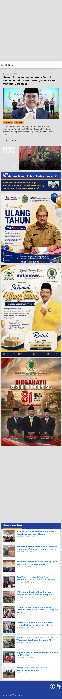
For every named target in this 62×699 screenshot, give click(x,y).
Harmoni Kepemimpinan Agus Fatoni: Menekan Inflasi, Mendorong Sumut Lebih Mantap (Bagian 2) (30, 80)
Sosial (18, 122)
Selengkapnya (14, 134)
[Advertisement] (31, 30)
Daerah (8, 122)
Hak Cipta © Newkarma (12, 695)
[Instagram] (58, 687)
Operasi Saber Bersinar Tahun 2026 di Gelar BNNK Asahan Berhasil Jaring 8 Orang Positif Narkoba (39, 165)
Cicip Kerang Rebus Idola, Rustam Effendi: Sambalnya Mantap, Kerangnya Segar (37, 609)
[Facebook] (52, 687)
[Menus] (58, 64)
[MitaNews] (7, 64)
